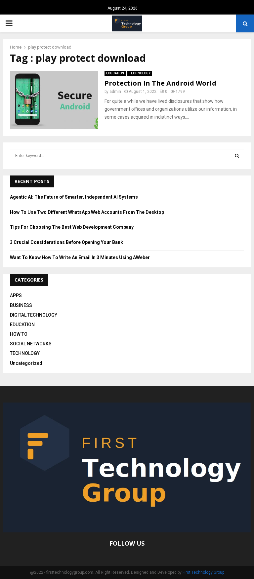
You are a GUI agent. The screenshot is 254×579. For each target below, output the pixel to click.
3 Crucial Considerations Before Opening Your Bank (66, 242)
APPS (16, 295)
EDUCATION (115, 73)
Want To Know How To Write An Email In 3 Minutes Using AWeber (80, 257)
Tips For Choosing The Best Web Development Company (72, 227)
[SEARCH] (237, 155)
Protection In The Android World (160, 83)
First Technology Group (203, 572)
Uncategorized (26, 363)
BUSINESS (21, 305)
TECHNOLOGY (139, 73)
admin (115, 91)
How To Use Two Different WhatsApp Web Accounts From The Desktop (87, 212)
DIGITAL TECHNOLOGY (33, 315)
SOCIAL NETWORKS (31, 343)
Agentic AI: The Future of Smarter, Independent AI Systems (74, 197)
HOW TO (18, 334)
